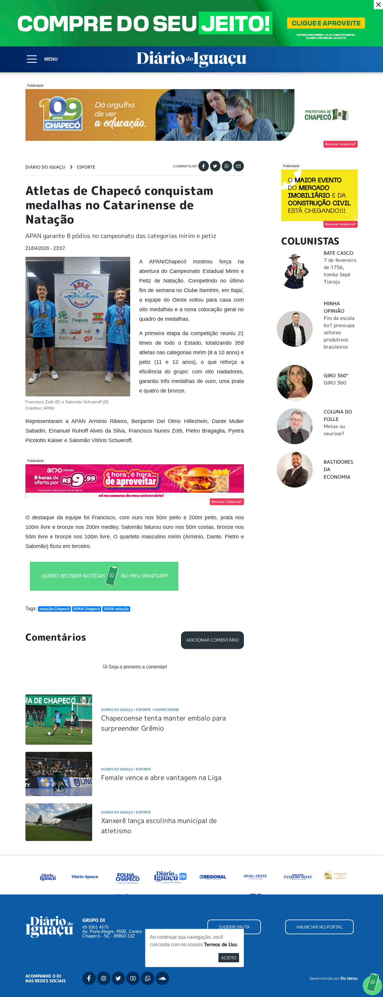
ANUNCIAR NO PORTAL (319, 927)
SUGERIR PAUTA (234, 927)
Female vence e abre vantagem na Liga (161, 777)
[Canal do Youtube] (133, 978)
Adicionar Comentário (212, 640)
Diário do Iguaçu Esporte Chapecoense (140, 709)
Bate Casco (338, 253)
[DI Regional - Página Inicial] (48, 876)
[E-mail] (238, 166)
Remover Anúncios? (340, 144)
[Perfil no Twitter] (118, 978)
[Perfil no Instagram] (103, 978)
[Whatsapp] (227, 166)
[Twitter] (215, 166)
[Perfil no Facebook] (89, 978)
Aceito (228, 958)
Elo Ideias (349, 978)
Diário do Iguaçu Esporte (126, 769)
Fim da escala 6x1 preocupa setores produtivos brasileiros (339, 332)
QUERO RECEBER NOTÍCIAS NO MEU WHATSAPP (104, 575)
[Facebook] (203, 166)
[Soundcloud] (162, 978)
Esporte (86, 167)
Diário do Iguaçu (45, 167)
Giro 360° (336, 375)
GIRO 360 (335, 382)
